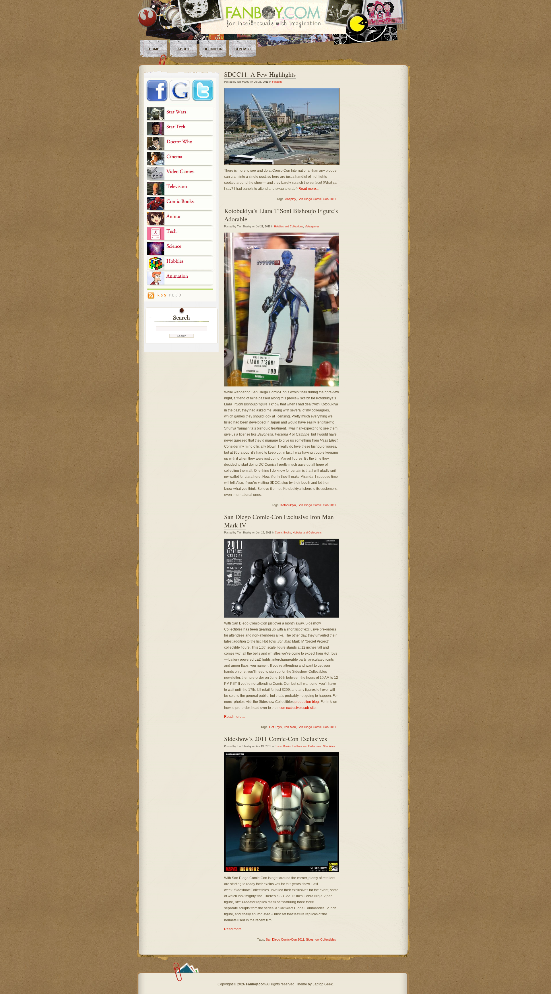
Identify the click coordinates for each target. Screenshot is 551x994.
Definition (213, 49)
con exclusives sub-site (298, 708)
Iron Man (290, 727)
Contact (242, 49)
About (183, 49)
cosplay (290, 199)
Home (154, 49)
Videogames (312, 226)
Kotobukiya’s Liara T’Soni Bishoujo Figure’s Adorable (281, 214)
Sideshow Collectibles (321, 939)
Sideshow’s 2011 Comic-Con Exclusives (275, 738)
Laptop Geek (323, 984)
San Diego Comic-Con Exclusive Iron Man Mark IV (279, 521)
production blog (306, 702)
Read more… (308, 189)
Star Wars (329, 746)
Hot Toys (275, 727)
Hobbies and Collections (288, 226)
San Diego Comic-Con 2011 (317, 199)
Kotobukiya (288, 505)
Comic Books (283, 532)
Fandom (277, 81)
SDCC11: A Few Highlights (260, 74)
